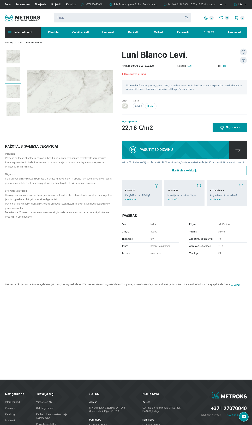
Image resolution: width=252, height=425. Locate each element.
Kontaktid (71, 4)
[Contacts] (244, 417)
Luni (190, 65)
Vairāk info (130, 199)
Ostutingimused (44, 408)
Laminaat (108, 32)
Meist (8, 4)
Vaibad (158, 32)
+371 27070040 (94, 4)
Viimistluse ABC (44, 402)
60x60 (138, 106)
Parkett (133, 32)
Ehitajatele (40, 4)
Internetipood (12, 402)
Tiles (223, 65)
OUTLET (208, 32)
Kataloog (10, 414)
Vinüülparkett (80, 32)
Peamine (10, 408)
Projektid (56, 4)
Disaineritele (23, 4)
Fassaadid (183, 32)
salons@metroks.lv (211, 414)
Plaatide (53, 32)
